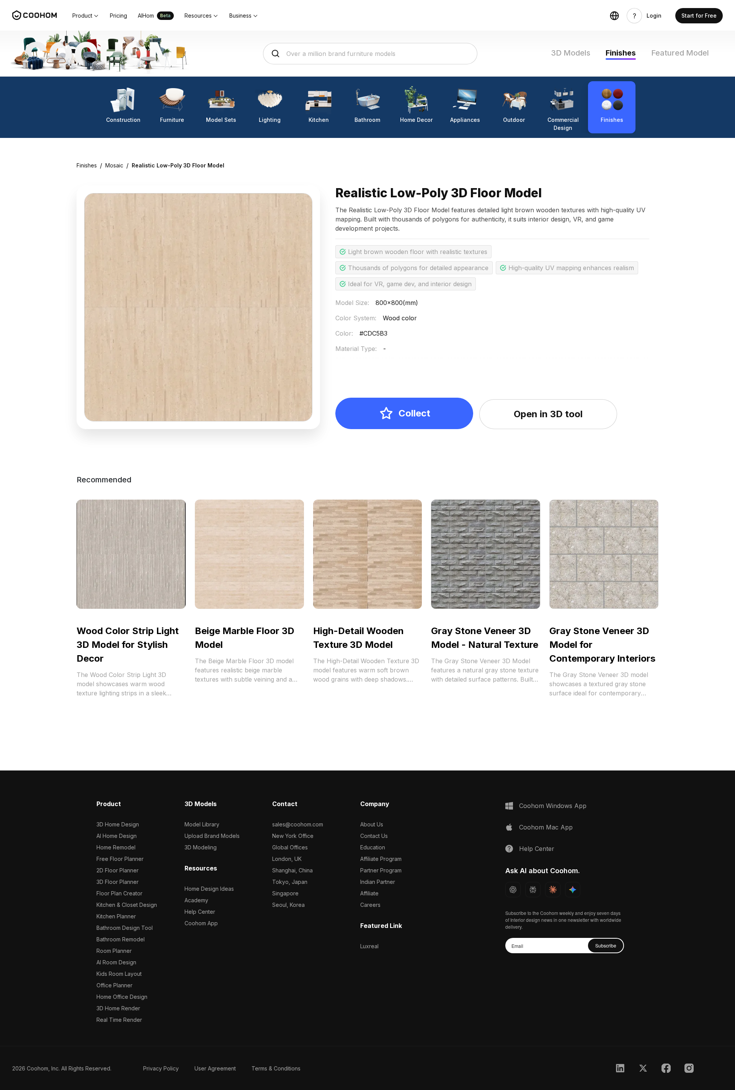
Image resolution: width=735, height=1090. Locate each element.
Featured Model (680, 52)
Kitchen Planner (116, 916)
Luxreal (369, 946)
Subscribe (605, 945)
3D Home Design (117, 824)
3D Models (570, 52)
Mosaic (114, 165)
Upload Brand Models (212, 836)
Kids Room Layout (119, 973)
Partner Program (381, 870)
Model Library (202, 824)
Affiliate (369, 893)
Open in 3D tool (548, 414)
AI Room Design (116, 962)
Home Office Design (121, 996)
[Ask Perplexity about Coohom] (533, 889)
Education (372, 847)
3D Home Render (118, 1008)
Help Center (200, 911)
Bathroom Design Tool (124, 927)
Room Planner (114, 950)
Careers (370, 905)
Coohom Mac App (546, 827)
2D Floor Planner (117, 870)
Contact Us (374, 836)
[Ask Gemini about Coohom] (572, 889)
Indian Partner (377, 882)
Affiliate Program (381, 859)
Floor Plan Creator (119, 893)
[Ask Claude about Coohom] (552, 889)
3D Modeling (201, 847)
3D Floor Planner (117, 882)
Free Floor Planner (120, 859)
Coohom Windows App (552, 806)
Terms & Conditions (276, 1068)
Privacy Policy (161, 1068)
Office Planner (114, 985)
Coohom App (201, 923)
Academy (196, 900)
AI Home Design (116, 836)
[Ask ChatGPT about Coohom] (513, 889)
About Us (371, 824)
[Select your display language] (614, 15)
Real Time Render (119, 1019)
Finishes (621, 52)
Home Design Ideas (209, 888)
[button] (85, 15)
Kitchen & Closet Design (126, 905)
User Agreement (215, 1068)
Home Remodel (116, 847)
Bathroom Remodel (120, 939)
